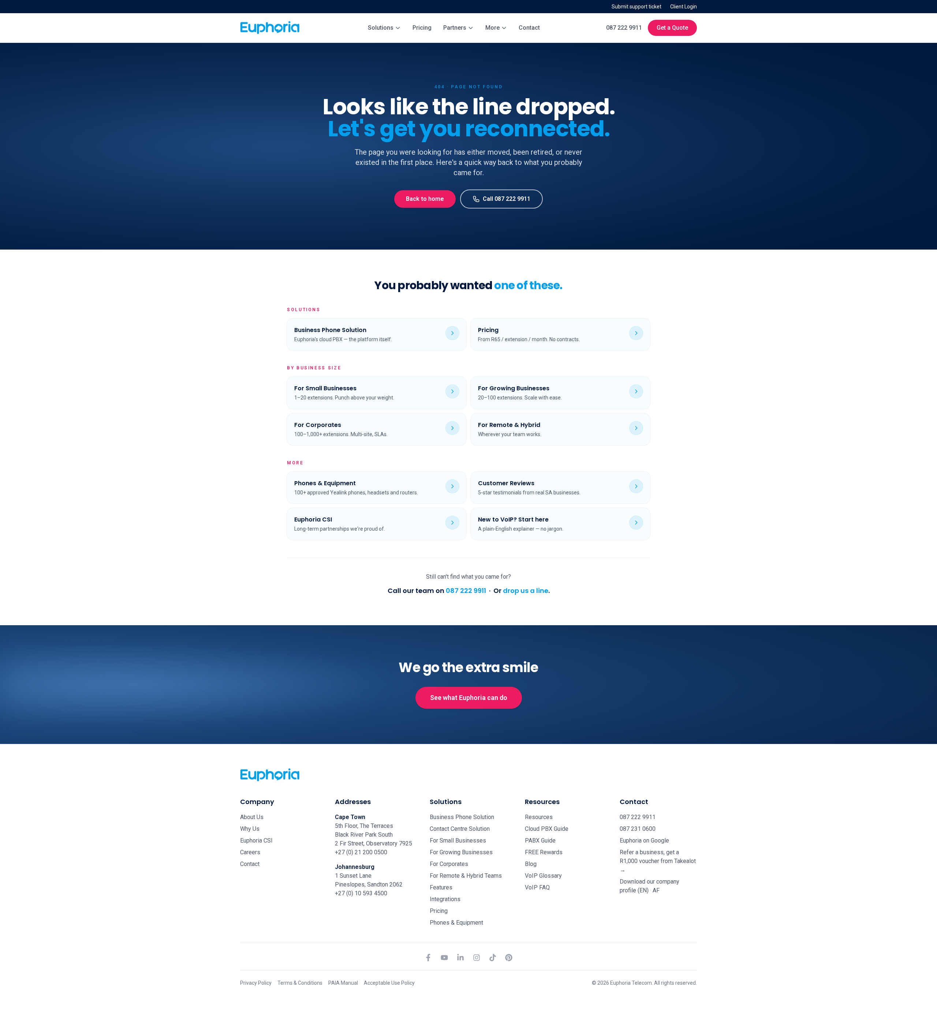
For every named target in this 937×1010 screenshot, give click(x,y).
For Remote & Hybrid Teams (466, 875)
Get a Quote (672, 27)
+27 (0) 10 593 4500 (361, 893)
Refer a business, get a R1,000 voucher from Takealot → (658, 861)
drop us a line (525, 590)
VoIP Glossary (543, 875)
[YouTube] (444, 957)
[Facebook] (428, 957)
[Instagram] (476, 957)
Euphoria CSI (256, 840)
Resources (539, 817)
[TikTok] (492, 957)
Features (441, 887)
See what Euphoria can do (468, 697)
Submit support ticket (636, 7)
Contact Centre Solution (460, 828)
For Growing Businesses (461, 852)
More (492, 27)
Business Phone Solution (462, 817)
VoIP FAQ (537, 887)
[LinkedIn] (460, 957)
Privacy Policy (256, 983)
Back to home (425, 198)
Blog (531, 863)
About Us (252, 817)
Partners (454, 27)
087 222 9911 (624, 27)
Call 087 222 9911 (506, 198)
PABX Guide (540, 840)
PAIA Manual (343, 983)
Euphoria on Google (644, 840)
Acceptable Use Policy (389, 983)
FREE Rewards (544, 852)
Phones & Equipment (456, 922)
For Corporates (449, 863)
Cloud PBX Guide (546, 828)
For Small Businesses (458, 840)
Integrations (445, 899)
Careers (250, 852)
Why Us (250, 828)
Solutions (380, 27)
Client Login (683, 7)
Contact (529, 27)
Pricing (422, 27)
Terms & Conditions (299, 983)
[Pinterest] (508, 957)
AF (656, 890)
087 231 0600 (638, 828)
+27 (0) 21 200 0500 (361, 852)
